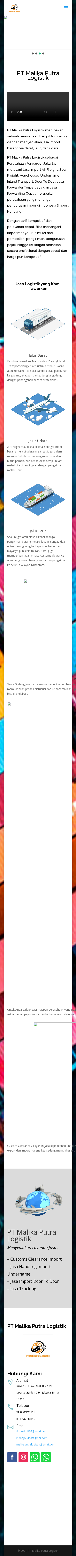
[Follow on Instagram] (23, 1457)
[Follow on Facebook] (12, 1457)
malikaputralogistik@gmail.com (36, 1444)
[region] (38, 35)
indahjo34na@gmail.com (32, 1438)
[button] (33, 53)
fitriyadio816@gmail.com (32, 1431)
